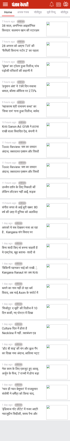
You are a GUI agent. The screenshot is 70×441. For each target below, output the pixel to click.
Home (8, 12)
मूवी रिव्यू (51, 12)
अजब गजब (23, 12)
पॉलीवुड (38, 12)
